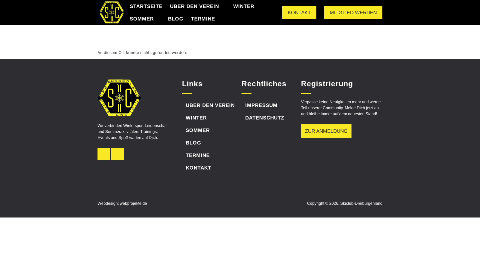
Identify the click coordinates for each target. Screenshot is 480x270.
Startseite (146, 6)
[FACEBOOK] (117, 154)
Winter (243, 6)
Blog (176, 19)
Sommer (142, 19)
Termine (203, 19)
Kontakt (198, 167)
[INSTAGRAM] (104, 154)
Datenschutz (264, 117)
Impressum (261, 105)
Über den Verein (194, 6)
